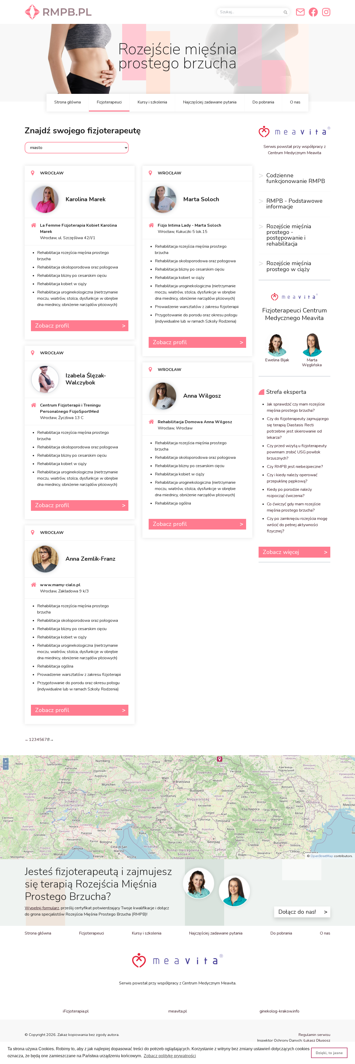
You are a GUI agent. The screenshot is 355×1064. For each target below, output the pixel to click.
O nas (295, 102)
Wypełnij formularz (42, 908)
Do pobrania (263, 102)
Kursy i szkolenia (152, 102)
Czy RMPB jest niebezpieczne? (295, 466)
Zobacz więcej (281, 552)
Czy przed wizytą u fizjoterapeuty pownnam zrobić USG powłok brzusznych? (297, 452)
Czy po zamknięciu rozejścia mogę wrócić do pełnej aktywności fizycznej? (297, 525)
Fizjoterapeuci (109, 102)
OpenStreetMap (322, 856)
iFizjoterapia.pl (76, 1011)
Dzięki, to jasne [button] (329, 1053)
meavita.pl (177, 1011)
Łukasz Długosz (317, 1040)
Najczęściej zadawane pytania (209, 102)
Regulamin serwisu (314, 1034)
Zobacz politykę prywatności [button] (170, 1056)
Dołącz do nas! (297, 912)
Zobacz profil (52, 326)
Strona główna (67, 102)
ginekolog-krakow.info (279, 1011)
